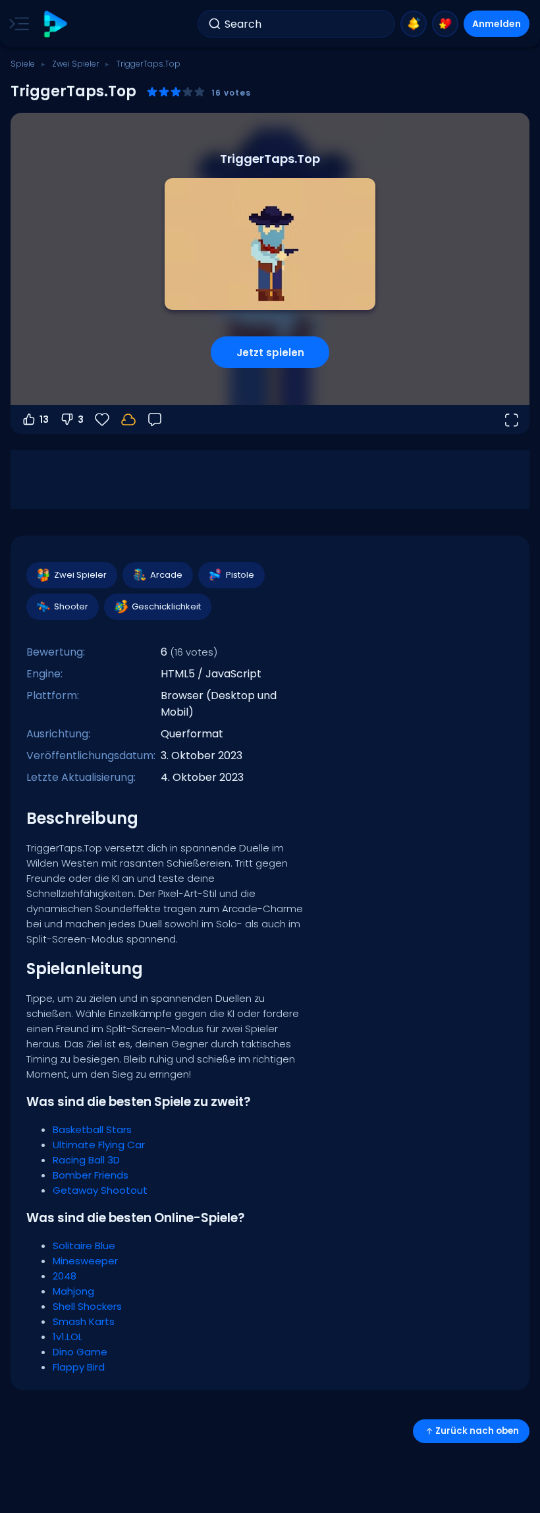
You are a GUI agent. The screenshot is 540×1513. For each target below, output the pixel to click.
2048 (64, 1276)
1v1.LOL (67, 1336)
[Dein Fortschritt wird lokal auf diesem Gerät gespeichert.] (128, 419)
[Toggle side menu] (16, 24)
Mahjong (73, 1291)
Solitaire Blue (84, 1245)
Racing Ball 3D (86, 1160)
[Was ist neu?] (413, 24)
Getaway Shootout (100, 1190)
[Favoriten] (445, 24)
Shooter (71, 606)
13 (44, 419)
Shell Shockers (87, 1306)
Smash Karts (84, 1321)
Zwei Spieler (75, 63)
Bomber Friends (90, 1175)
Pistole (240, 575)
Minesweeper (85, 1261)
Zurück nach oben (477, 1431)
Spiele (23, 63)
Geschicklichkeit (166, 606)
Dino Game (80, 1352)
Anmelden (496, 23)
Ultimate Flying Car (99, 1145)
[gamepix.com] (55, 24)
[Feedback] (155, 419)
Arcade (166, 575)
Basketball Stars (92, 1129)
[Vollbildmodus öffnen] (511, 419)
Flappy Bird (79, 1367)
